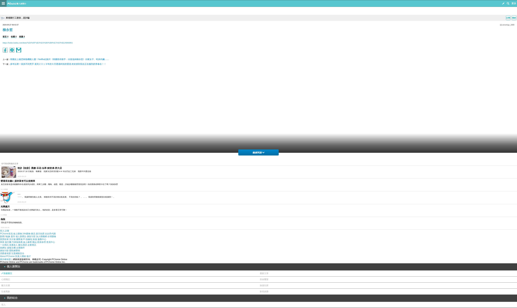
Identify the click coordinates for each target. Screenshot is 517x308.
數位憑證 (22, 245)
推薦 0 (22, 36)
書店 (33, 233)
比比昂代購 (50, 233)
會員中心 (50, 242)
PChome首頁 (6, 233)
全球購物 (51, 236)
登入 (2, 231)
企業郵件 (20, 248)
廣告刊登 (31, 236)
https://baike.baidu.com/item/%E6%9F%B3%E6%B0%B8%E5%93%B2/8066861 (38, 43)
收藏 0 (14, 36)
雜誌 (34, 242)
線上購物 (17, 233)
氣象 (8, 236)
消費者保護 (5, 253)
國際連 (19, 239)
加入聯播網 (41, 236)
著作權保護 (5, 259)
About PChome (7, 256)
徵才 (29, 256)
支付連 (12, 239)
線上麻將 (27, 242)
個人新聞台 (21, 236)
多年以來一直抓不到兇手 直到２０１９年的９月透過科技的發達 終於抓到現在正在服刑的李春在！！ (58, 64)
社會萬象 (5, 291)
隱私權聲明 (14, 250)
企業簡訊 (31, 245)
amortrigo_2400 (508, 25)
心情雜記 (5, 279)
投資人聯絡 (20, 256)
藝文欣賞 (5, 285)
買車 (2, 242)
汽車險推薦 (17, 242)
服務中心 (42, 239)
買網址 (3, 248)
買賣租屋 (4, 239)
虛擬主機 (11, 248)
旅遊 (35, 239)
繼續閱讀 (257, 152)
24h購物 (26, 233)
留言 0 (5, 36)
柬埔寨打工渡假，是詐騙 (17, 18)
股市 (13, 236)
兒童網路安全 (17, 253)
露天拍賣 (40, 233)
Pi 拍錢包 (27, 239)
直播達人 (13, 245)
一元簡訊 (4, 245)
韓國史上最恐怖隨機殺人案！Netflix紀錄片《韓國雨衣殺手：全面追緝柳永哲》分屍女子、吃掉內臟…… (59, 59)
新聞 (2, 236)
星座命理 (41, 242)
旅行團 (8, 242)
